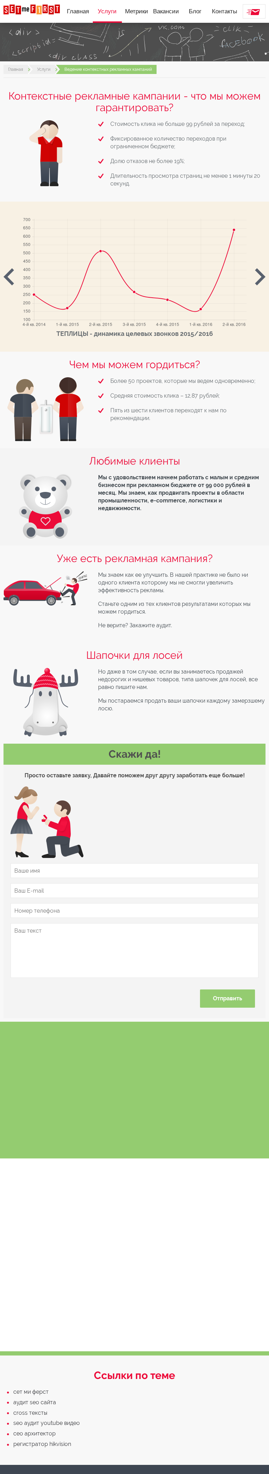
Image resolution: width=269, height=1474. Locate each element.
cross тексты (30, 1412)
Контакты (224, 11)
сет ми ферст (31, 1391)
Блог (195, 11)
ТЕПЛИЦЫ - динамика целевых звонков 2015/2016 (134, 333)
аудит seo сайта (34, 1402)
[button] (9, 277)
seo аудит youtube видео (46, 1423)
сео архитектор (34, 1433)
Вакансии (166, 11)
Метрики (136, 11)
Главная (78, 11)
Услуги (107, 11)
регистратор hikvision (42, 1444)
